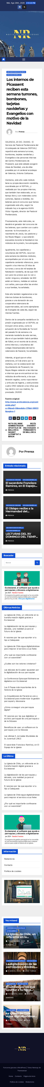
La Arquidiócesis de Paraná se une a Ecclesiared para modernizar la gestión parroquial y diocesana (22, 698)
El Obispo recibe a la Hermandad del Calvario (19, 511)
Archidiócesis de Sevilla (14, 527)
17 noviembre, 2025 (17, 941)
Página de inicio (29, 1076)
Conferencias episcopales (16, 928)
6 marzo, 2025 (14, 971)
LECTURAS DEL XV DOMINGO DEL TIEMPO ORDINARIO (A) (22, 536)
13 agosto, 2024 (15, 994)
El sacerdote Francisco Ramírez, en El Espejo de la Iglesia (21, 485)
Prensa (21, 132)
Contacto (8, 865)
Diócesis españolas (14, 75)
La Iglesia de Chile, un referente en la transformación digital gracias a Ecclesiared (21, 617)
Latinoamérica (12, 931)
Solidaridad (11, 984)
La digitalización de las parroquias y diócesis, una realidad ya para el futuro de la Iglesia (20, 628)
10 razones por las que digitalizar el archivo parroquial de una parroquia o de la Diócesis (21, 718)
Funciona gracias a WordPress (14, 1068)
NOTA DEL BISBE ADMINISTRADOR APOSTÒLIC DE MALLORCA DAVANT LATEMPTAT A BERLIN (15, 430)
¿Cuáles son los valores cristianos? (20, 664)
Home (11, 1076)
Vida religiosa (22, 984)
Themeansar (22, 1071)
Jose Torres (30, 971)
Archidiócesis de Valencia (16, 72)
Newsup (35, 1068)
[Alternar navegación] (23, 59)
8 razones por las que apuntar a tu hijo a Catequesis (20, 989)
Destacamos (31, 961)
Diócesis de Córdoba (13, 480)
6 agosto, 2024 (15, 1020)
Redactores (9, 859)
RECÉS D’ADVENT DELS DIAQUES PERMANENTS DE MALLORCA (29, 428)
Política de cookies (12, 871)
